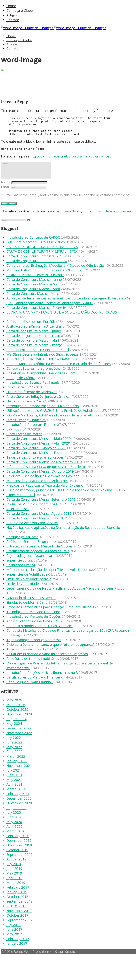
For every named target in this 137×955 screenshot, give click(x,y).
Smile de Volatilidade (22, 583)
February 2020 (17, 835)
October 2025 (17, 709)
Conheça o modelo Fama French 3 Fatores (39, 625)
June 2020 (14, 817)
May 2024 (14, 723)
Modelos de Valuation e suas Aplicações (37, 480)
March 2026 (15, 704)
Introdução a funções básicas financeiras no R (42, 672)
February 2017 (17, 938)
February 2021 (17, 793)
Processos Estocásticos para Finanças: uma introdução (49, 607)
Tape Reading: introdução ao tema (33, 639)
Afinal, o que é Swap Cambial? (29, 682)
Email (5, 187)
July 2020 (13, 812)
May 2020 (14, 821)
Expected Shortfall (20, 494)
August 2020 (16, 807)
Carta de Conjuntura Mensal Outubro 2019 (40, 471)
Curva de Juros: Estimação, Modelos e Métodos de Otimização (55, 265)
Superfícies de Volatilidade (26, 574)
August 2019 (16, 859)
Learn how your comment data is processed (97, 211)
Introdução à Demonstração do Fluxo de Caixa (42, 405)
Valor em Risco (17, 508)
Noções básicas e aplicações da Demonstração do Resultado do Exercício (63, 527)
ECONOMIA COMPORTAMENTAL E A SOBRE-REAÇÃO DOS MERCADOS (61, 312)
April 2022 (14, 751)
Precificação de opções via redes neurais (37, 551)
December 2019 (19, 840)
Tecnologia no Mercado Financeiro (33, 611)
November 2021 (19, 765)
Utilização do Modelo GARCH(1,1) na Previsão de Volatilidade (53, 410)
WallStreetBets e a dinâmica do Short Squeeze (42, 354)
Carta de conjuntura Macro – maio (33, 335)
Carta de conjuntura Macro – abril (32, 340)
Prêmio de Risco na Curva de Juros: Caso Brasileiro (45, 466)
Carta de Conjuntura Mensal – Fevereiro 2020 (42, 452)
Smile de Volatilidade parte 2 (28, 579)
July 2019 (13, 864)
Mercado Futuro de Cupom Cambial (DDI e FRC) (43, 270)
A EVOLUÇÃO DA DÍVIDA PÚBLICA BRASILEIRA (42, 359)
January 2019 (16, 892)
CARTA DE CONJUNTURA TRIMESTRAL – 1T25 (42, 246)
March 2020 (15, 831)
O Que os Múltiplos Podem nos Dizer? (36, 504)
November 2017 (19, 910)
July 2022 (13, 737)
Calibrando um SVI (20, 565)
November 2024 (19, 714)
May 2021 (14, 779)
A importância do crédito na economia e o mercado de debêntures (58, 363)
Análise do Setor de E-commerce (31, 541)
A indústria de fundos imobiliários (32, 658)
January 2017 (16, 943)
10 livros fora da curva (23, 649)
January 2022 (16, 761)
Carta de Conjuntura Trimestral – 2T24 (36, 256)
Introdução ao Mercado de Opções (33, 616)
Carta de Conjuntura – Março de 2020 (36, 448)
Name (6, 182)
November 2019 (19, 845)
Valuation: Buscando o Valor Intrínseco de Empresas (47, 654)
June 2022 (14, 742)
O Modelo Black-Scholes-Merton (31, 597)
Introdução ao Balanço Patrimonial (33, 382)
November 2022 (19, 733)
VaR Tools (14, 429)
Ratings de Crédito (20, 377)
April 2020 (14, 826)
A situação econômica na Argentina (34, 326)
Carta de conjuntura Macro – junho (33, 331)
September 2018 (19, 901)
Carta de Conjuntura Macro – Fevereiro (36, 307)
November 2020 (19, 803)
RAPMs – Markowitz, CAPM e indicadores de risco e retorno (52, 415)
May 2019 (14, 873)
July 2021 (13, 770)
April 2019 (14, 878)
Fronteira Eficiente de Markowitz (31, 391)
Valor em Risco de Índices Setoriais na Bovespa (42, 476)
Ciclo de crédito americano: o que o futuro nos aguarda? (50, 644)
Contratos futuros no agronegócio (33, 368)
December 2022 (19, 728)
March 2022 (15, 756)
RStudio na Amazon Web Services (32, 522)
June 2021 (14, 775)
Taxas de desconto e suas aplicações (35, 457)
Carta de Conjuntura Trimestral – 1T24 (36, 260)
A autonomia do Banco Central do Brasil (37, 349)
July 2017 (13, 924)
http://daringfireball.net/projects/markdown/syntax (70, 156)
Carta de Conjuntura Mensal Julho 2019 (37, 518)
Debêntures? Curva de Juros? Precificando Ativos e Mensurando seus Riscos (65, 588)
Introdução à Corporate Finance (31, 424)
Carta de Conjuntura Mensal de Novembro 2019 (44, 462)
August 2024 (16, 718)
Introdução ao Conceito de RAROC (33, 237)
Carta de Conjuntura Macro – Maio (33, 284)
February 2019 (17, 887)
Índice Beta (15, 387)
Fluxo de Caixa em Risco (25, 401)
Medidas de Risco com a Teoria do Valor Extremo (44, 485)
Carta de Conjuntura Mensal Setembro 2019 (41, 499)
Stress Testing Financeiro (26, 420)
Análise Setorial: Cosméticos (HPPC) (34, 621)
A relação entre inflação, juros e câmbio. (37, 396)
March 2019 (15, 882)
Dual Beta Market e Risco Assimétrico (35, 242)
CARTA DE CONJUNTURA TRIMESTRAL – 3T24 (42, 251)
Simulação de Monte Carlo (26, 602)
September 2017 (19, 920)
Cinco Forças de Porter (24, 434)
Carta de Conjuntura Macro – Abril (33, 289)
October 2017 (17, 915)
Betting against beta (22, 537)
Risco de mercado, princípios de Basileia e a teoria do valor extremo (59, 490)
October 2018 (17, 896)
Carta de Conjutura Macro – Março (33, 293)
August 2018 (16, 906)
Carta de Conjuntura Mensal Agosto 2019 (38, 513)
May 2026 (14, 700)
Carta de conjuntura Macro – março (34, 345)
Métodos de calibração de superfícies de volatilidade (47, 569)
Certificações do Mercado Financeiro (34, 677)
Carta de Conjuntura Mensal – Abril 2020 (38, 443)
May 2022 (14, 747)
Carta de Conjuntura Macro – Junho (34, 279)
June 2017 (14, 929)
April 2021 (14, 784)
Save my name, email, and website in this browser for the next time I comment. (67, 195)
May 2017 (14, 934)
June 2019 (14, 868)
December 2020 (19, 798)
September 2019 (19, 854)
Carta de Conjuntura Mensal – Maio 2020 (38, 438)
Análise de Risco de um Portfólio (31, 321)
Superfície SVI (16, 560)
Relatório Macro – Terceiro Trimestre (35, 274)
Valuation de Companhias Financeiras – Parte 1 (43, 373)
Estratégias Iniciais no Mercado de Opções (39, 546)
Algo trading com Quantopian (29, 555)
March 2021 (15, 789)
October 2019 (17, 850)
